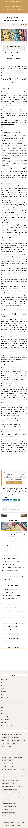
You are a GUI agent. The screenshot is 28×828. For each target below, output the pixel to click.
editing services (13, 772)
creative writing (19, 769)
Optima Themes (18, 825)
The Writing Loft (6, 217)
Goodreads (4, 682)
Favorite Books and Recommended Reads (12, 623)
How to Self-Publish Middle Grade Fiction (12, 426)
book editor (6, 743)
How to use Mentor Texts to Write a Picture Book (14, 567)
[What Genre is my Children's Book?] (24, 515)
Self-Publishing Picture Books (9, 589)
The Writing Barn (7, 200)
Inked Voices (11, 335)
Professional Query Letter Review (14, 6)
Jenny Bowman (14, 17)
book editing (6, 740)
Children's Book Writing (9, 763)
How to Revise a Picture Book (9, 558)
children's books (6, 507)
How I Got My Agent (6, 725)
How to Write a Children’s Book (10, 545)
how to (23, 507)
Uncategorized (14, 48)
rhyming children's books (9, 789)
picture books (20, 786)
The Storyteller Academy (8, 224)
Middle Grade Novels (7, 126)
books (14, 743)
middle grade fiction (8, 783)
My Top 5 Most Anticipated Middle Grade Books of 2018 (14, 618)
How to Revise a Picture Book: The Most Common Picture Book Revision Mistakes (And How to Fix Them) (14, 534)
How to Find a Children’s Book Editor (11, 638)
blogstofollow (16, 734)
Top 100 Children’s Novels (15, 143)
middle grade (15, 780)
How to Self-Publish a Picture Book (11, 424)
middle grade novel (8, 786)
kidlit (14, 777)
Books (15, 46)
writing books (6, 800)
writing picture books (9, 815)
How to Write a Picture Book (9, 552)
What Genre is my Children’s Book (16, 177)
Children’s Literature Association (9, 704)
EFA (2, 710)
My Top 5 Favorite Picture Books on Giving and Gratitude (13, 612)
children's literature (15, 507)
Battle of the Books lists (8, 161)
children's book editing (9, 749)
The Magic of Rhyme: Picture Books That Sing (13, 561)
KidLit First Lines (5, 701)
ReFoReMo (5, 135)
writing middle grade (8, 812)
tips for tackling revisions (19, 395)
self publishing (16, 792)
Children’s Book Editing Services (13, 1)
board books (15, 737)
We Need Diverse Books (11, 148)
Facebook (4, 694)
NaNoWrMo (10, 357)
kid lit (20, 777)
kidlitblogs (5, 780)
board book (5, 737)
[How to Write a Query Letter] (4, 515)
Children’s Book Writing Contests (10, 570)
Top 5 (3, 795)
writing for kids (7, 809)
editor (23, 772)
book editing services (18, 740)
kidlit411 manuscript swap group (9, 336)
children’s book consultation (9, 443)
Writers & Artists (5, 719)
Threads (3, 688)
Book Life (3, 722)
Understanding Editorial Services (10, 642)
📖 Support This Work (14, 482)
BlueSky (3, 691)
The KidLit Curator (17, 12)
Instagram (4, 679)
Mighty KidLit (5, 230)
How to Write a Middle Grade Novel (11, 555)
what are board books (14, 795)
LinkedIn (3, 685)
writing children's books (15, 509)
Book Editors (9, 46)
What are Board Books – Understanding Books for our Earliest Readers (14, 578)
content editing (7, 769)
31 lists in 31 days (13, 142)
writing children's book (9, 803)
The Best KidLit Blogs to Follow (9, 608)
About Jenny (21, 9)
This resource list (12, 401)
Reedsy (3, 713)
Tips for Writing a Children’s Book (10, 564)
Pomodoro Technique (11, 270)
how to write (5, 509)
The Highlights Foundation (9, 209)
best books (5, 734)
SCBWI (6, 333)
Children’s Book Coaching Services (14, 4)
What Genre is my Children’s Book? (10, 549)
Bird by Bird (7, 301)
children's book (6, 505)
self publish (5, 792)
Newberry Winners (7, 145)
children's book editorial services (12, 757)
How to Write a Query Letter (9, 592)
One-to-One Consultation (10, 9)
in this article (20, 185)
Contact (9, 12)
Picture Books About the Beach (10, 626)
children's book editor (15, 505)
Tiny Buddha (4, 716)
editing (4, 772)
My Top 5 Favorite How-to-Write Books (12, 573)
